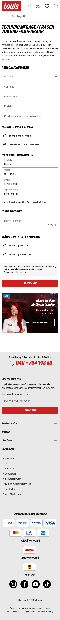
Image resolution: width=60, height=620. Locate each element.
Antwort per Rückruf (20, 254)
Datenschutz (9, 468)
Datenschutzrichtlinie (13, 272)
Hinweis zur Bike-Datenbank (24, 144)
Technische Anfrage (20, 135)
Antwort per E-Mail (19, 245)
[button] (54, 16)
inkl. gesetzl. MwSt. (29, 608)
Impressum (8, 458)
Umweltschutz (10, 489)
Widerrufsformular (12, 479)
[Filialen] (29, 6)
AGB (5, 463)
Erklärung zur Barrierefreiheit (17, 484)
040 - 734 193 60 (34, 363)
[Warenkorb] (56, 6)
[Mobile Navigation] (4, 16)
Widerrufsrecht (10, 473)
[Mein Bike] (38, 6)
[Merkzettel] (47, 6)
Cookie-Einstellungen (13, 494)
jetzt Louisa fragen (36, 322)
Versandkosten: (13, 612)
